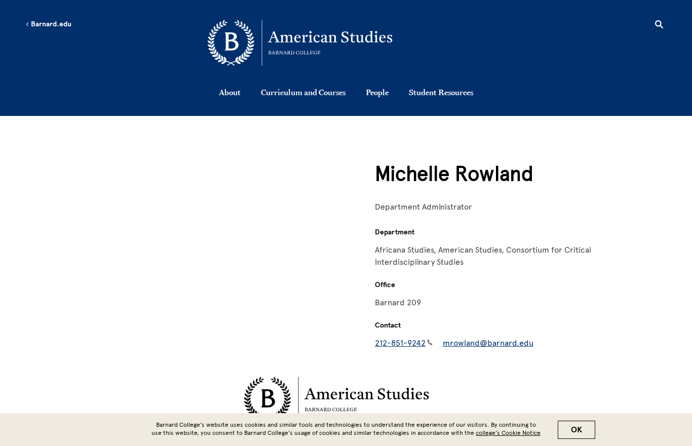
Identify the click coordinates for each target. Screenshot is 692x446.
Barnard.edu (50, 24)
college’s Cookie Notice (508, 432)
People (377, 92)
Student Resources (441, 92)
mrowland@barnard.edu (488, 343)
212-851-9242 (400, 343)
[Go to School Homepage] (348, 43)
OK (576, 430)
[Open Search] (659, 25)
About (230, 92)
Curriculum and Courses (303, 92)
